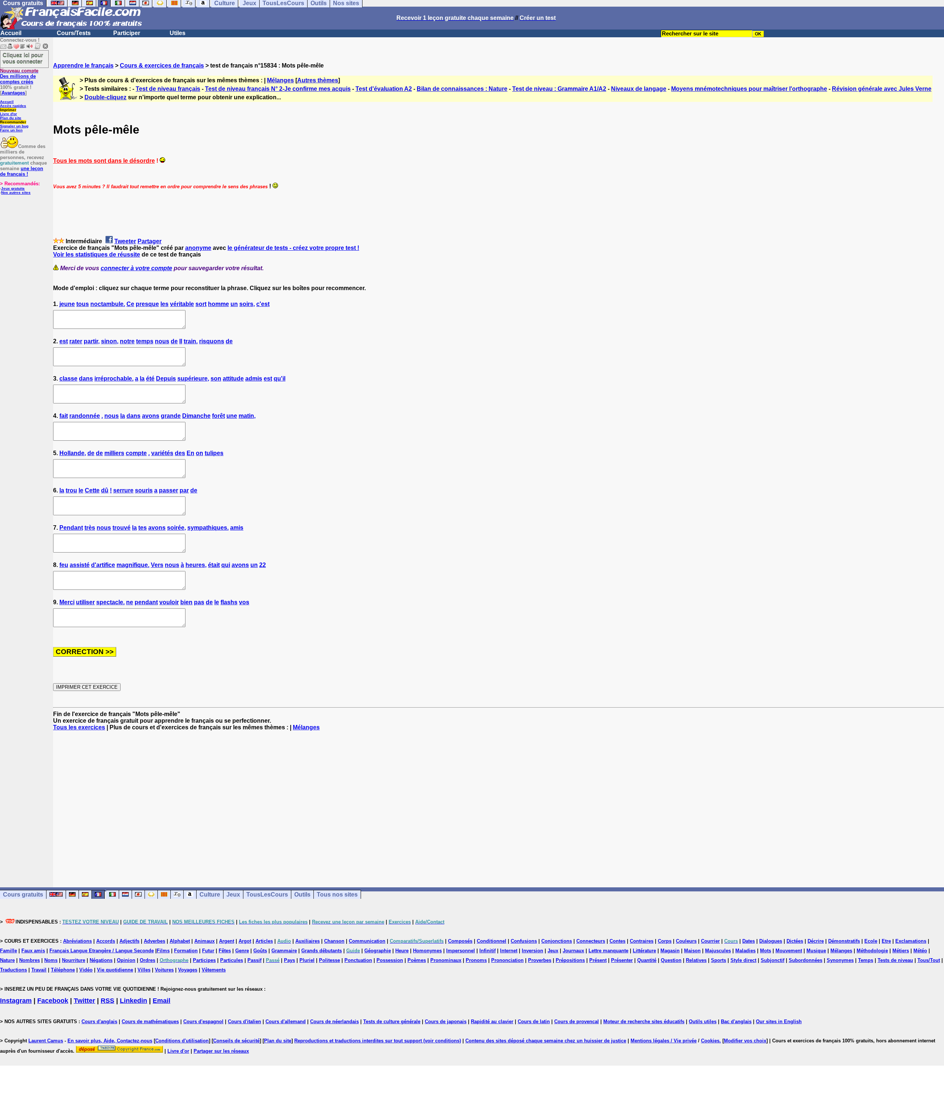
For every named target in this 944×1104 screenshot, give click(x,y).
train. (191, 341)
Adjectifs (129, 941)
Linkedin (133, 1000)
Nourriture (73, 960)
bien (186, 602)
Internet (508, 950)
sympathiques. (208, 528)
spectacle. (110, 602)
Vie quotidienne (115, 970)
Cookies (710, 1040)
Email (161, 1000)
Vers (157, 565)
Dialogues (770, 941)
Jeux (233, 894)
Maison (692, 950)
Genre (242, 950)
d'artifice (103, 565)
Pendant (71, 528)
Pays (289, 960)
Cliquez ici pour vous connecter (23, 58)
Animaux (204, 941)
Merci (66, 602)
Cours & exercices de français (162, 65)
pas (199, 602)
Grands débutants (321, 950)
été (150, 378)
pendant (146, 602)
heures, (195, 565)
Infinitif (487, 950)
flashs (229, 602)
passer (168, 490)
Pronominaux (445, 960)
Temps (865, 960)
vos (244, 602)
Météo (920, 950)
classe (68, 378)
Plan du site (10, 118)
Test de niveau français (168, 89)
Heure (402, 950)
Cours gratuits (23, 894)
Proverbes (539, 960)
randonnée (84, 416)
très (89, 528)
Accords (105, 941)
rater (75, 341)
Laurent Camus (45, 1040)
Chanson (334, 941)
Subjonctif (772, 960)
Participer (126, 33)
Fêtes (225, 950)
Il (180, 341)
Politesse (329, 960)
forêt (218, 416)
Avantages (13, 93)
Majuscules (718, 950)
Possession (389, 960)
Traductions (13, 970)
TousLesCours (267, 894)
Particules (231, 960)
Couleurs (686, 941)
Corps (664, 941)
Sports (718, 960)
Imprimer (8, 110)
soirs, (247, 304)
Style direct (743, 960)
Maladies (745, 950)
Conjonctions (556, 941)
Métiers (900, 950)
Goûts (260, 950)
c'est (263, 304)
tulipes (214, 453)
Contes (617, 941)
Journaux (573, 950)
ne (129, 602)
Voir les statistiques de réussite (96, 254)
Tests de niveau (895, 960)
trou (71, 490)
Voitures (164, 970)
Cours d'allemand (286, 1021)
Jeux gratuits (13, 188)
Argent (226, 941)
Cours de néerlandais (334, 1021)
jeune (67, 304)
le (81, 490)
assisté (80, 565)
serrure (123, 490)
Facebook (52, 1000)
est (63, 341)
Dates (748, 941)
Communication (367, 941)
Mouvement (788, 950)
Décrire (816, 941)
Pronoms (476, 960)
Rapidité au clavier (492, 1021)
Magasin (670, 950)
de (174, 341)
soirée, (176, 528)
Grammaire (284, 950)
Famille (8, 950)
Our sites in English (779, 1021)
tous (82, 304)
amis (236, 528)
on (199, 453)
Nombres (29, 960)
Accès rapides (13, 106)
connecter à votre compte (136, 268)
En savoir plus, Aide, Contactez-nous (109, 1040)
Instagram (16, 1000)
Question (671, 960)
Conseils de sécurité (236, 1040)
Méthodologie (872, 950)
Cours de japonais (445, 1021)
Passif (254, 960)
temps (144, 341)
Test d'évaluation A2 (383, 89)
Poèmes (416, 960)
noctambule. (107, 304)
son (216, 378)
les (164, 304)
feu (63, 565)
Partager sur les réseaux (221, 1051)
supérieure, (193, 378)
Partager (150, 241)
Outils (302, 894)
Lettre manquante (608, 950)
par (184, 490)
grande (171, 416)
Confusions (524, 941)
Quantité (646, 960)
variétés (162, 453)
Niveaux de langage (638, 89)
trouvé (121, 528)
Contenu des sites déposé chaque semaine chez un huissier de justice (545, 1040)
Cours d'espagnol (203, 1021)
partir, (92, 341)
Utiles (177, 33)
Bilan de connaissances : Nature (462, 89)
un (234, 304)
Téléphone (63, 970)
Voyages (187, 970)
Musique (816, 950)
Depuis (166, 378)
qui (225, 565)
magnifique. (133, 565)
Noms (51, 960)
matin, (247, 416)
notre (127, 341)
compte (136, 453)
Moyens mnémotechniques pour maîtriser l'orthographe (749, 89)
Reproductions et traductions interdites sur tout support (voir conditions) (377, 1040)
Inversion (532, 950)
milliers (114, 453)
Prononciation (507, 960)
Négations (101, 960)
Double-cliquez (105, 97)
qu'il (279, 378)
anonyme (198, 248)
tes (142, 528)
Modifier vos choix (745, 1040)
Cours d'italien (244, 1021)
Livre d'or (8, 114)
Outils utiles (702, 1021)
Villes (144, 970)
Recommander (13, 122)
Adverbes (154, 941)
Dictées (795, 941)
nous (162, 341)
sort (200, 304)
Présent (598, 960)
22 (262, 565)
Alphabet (180, 941)
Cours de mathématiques (150, 1021)
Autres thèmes (317, 80)
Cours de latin (534, 1021)
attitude (233, 378)
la (142, 378)
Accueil (10, 33)
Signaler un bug (14, 126)
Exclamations (910, 941)
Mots (765, 950)
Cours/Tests (74, 33)
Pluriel (307, 960)
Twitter (84, 1000)
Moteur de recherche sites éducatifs (643, 1021)
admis (253, 378)
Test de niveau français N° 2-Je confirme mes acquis (278, 89)
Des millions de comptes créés (19, 76)
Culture (209, 894)
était (214, 565)
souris (144, 490)
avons (150, 416)
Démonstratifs (844, 941)
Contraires (641, 941)
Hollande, (72, 453)
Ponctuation (358, 960)
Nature (7, 960)
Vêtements (214, 970)
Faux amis (33, 950)
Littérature (644, 950)
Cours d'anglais (99, 1021)
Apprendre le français (83, 65)
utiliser (85, 602)
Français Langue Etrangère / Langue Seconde (101, 950)
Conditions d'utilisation (182, 1040)
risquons (211, 341)
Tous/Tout (928, 960)
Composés (460, 941)
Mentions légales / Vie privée (664, 1040)
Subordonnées (805, 960)
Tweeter (125, 241)
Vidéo (86, 970)
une (231, 416)
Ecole (870, 941)
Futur (208, 950)
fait (63, 416)
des (180, 453)
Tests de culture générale (391, 1021)
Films (163, 950)
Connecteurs (590, 941)
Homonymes (427, 950)
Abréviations (77, 941)
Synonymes (840, 960)
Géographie (377, 950)
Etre (886, 941)
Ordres (147, 960)
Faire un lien (11, 130)
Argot (245, 941)
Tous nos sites (337, 894)
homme (218, 304)
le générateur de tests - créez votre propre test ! (293, 248)
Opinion (126, 960)
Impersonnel (460, 950)
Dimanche (196, 416)
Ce (130, 304)
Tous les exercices (79, 727)
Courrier (710, 941)
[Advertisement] (498, 802)
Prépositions (570, 960)
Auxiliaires (307, 941)
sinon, (109, 341)
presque (147, 304)
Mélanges (280, 80)
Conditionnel (491, 941)
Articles (264, 941)
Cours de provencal (576, 1021)
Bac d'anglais (736, 1021)
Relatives (696, 960)
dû (104, 490)
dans (86, 378)
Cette (92, 490)
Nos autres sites (16, 192)
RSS (107, 1000)
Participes (204, 960)
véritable (182, 304)
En (190, 453)
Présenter (622, 960)
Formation (186, 950)
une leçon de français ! (21, 171)
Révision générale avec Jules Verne (881, 89)
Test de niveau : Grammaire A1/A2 (559, 89)
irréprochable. (113, 378)
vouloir (169, 602)
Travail (38, 970)
